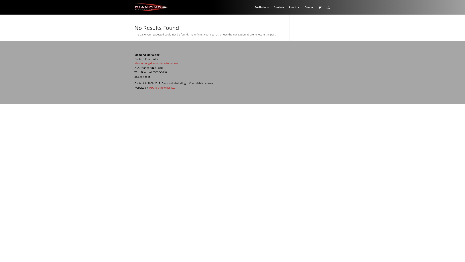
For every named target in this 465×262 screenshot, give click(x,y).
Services (279, 7)
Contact (310, 7)
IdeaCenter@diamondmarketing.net (156, 63)
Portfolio (260, 7)
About (292, 7)
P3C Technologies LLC (162, 87)
